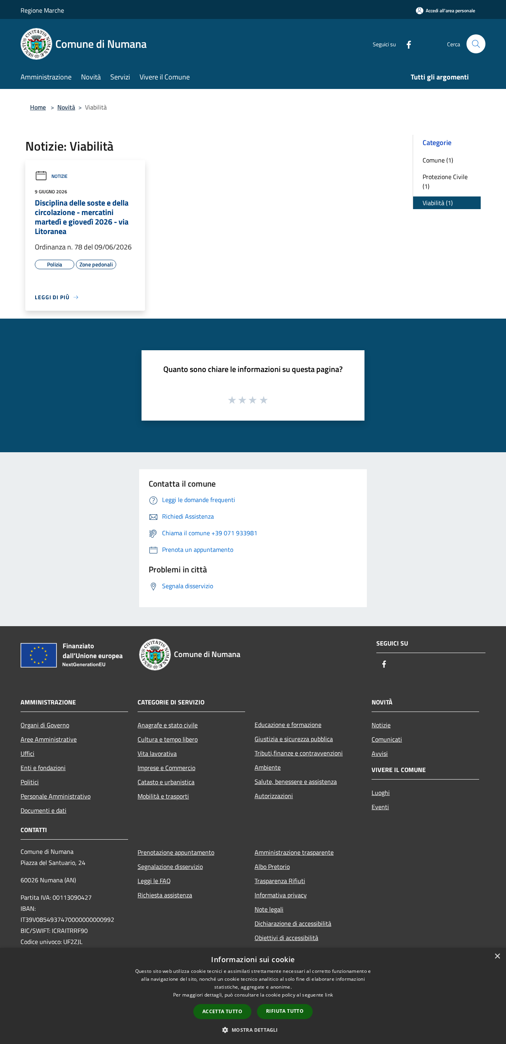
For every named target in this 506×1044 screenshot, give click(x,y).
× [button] (497, 956)
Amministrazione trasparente (294, 852)
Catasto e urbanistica (166, 782)
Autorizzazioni (274, 795)
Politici (30, 782)
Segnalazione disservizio (170, 866)
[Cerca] (475, 43)
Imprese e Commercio (166, 767)
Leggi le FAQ (154, 880)
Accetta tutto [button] (222, 1011)
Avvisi (380, 753)
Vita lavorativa (157, 753)
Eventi (380, 807)
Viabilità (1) (438, 203)
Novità (66, 107)
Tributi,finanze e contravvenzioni (299, 753)
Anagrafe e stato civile (168, 725)
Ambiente (268, 767)
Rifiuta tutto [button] (285, 1011)
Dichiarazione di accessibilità (293, 923)
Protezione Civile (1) (445, 181)
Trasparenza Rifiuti (280, 880)
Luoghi (381, 792)
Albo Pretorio (272, 866)
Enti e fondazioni (43, 767)
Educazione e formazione (288, 724)
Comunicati (387, 739)
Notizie (59, 176)
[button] (253, 1030)
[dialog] (253, 996)
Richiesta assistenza (165, 895)
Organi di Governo (45, 725)
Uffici (27, 753)
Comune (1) (438, 160)
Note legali (269, 909)
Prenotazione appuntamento (176, 852)
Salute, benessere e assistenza (296, 781)
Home (38, 107)
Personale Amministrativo (56, 796)
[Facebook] (405, 43)
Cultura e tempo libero (168, 739)
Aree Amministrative (49, 739)
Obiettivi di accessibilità (286, 937)
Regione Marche (42, 10)
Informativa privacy (281, 895)
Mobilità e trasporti (163, 796)
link (329, 994)
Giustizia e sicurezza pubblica (294, 739)
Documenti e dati (43, 810)
